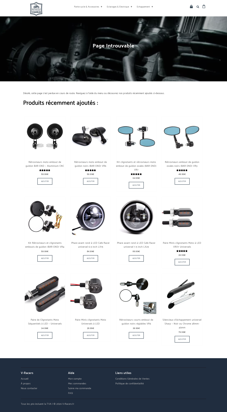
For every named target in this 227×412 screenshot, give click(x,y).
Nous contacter (29, 388)
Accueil (25, 379)
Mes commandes (77, 384)
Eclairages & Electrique (118, 7)
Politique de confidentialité (129, 384)
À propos (26, 384)
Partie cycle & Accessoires (86, 7)
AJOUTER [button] (45, 181)
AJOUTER (136, 258)
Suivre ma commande (79, 388)
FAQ (70, 393)
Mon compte (75, 379)
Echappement (143, 7)
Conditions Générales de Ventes (132, 379)
